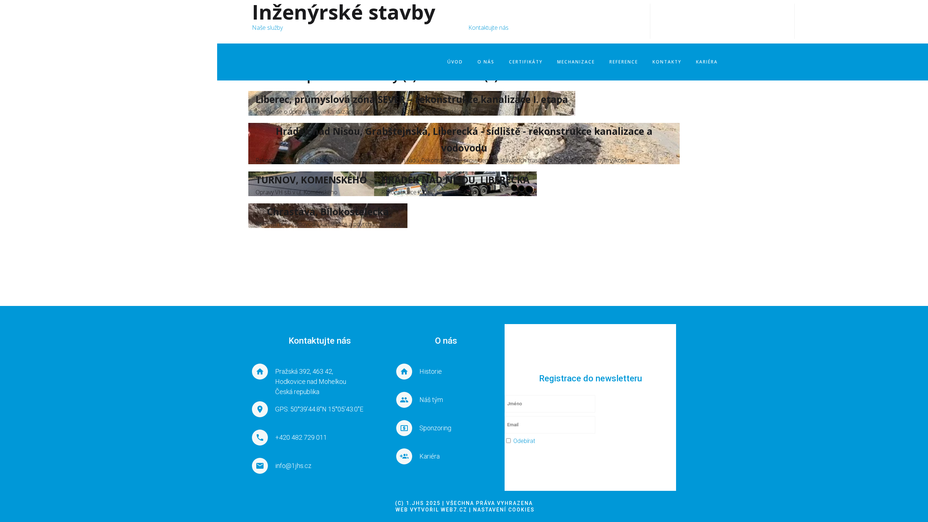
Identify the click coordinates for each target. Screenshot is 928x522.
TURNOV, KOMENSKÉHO (311, 179)
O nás (485, 62)
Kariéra (707, 62)
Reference (623, 62)
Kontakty (667, 62)
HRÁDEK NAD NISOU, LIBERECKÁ (455, 179)
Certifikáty (526, 62)
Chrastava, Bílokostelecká (328, 211)
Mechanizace (576, 62)
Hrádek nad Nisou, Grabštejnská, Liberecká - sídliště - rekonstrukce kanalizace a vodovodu (464, 139)
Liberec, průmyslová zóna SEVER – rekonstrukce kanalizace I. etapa (412, 99)
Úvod (455, 62)
